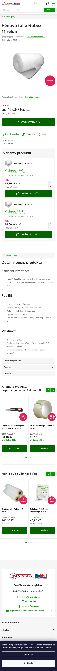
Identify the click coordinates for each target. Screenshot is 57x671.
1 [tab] (26, 457)
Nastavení (28, 654)
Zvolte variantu (30, 122)
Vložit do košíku (31, 193)
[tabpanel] (14, 424)
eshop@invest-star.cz (31, 597)
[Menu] (53, 3)
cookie (31, 644)
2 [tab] (28, 457)
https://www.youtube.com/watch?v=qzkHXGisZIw (31, 610)
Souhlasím (28, 663)
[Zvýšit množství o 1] (50, 183)
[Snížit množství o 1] (50, 186)
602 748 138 (30, 601)
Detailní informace (32, 97)
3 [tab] (31, 457)
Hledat (49, 10)
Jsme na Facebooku (30, 606)
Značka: (7, 140)
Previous (48, 390)
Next (53, 390)
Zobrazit (14, 530)
